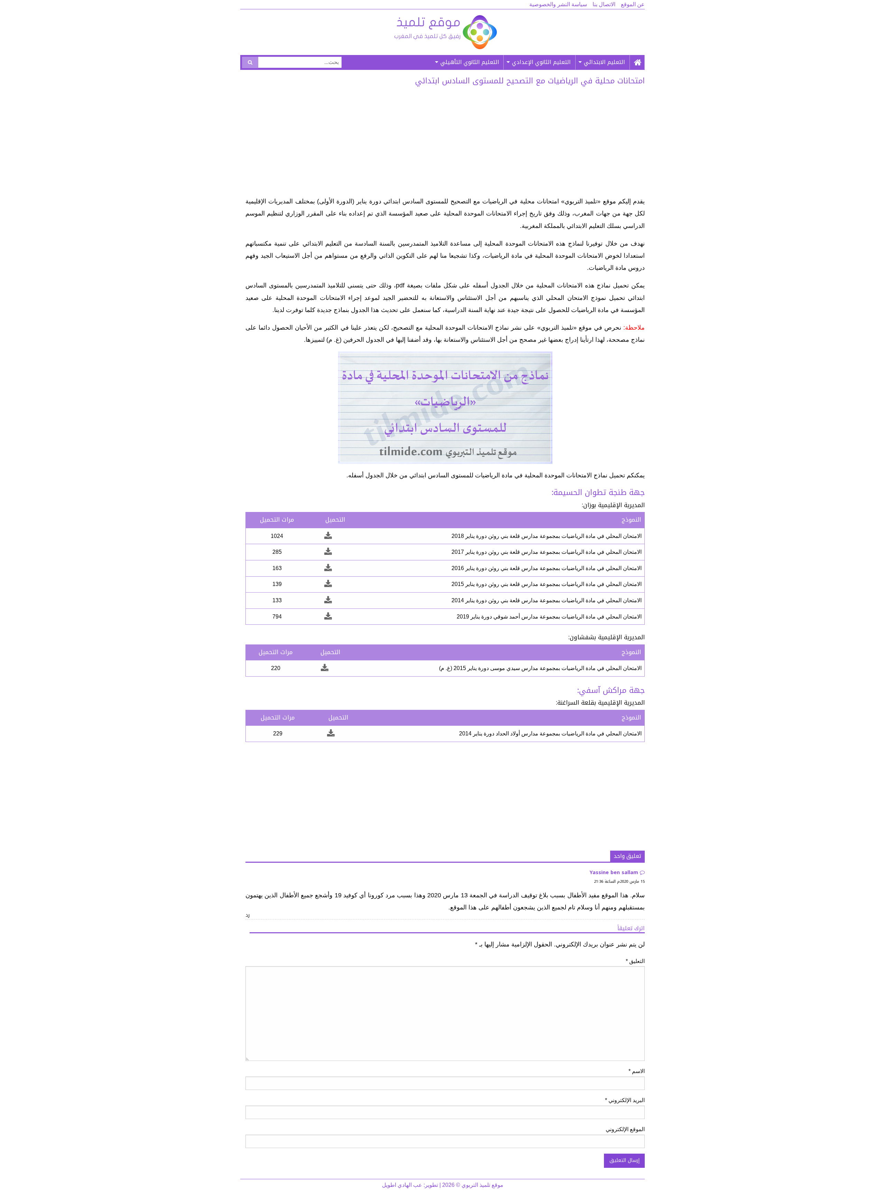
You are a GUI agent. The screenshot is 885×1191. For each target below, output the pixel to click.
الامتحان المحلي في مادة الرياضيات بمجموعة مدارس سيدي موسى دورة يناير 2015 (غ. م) (540, 668)
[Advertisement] (445, 143)
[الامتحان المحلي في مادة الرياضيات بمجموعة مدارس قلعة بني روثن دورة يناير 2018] (328, 536)
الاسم (636, 1071)
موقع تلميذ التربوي (445, 32)
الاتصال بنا (604, 4)
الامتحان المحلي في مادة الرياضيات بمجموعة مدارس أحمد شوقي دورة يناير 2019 (549, 617)
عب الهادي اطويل (402, 1185)
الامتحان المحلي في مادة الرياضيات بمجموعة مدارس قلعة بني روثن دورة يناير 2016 (546, 568)
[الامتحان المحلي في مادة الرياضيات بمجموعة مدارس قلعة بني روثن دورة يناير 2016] (328, 568)
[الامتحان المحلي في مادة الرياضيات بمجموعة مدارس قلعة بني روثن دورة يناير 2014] (328, 600)
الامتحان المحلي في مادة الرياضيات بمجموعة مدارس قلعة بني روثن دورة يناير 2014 (546, 600)
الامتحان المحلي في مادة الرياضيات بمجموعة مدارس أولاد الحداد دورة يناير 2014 (550, 733)
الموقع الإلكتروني (625, 1129)
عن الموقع (633, 4)
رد (247, 915)
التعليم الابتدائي (604, 62)
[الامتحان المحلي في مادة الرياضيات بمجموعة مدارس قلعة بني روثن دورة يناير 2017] (328, 552)
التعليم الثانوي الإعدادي (541, 62)
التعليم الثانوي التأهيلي (469, 62)
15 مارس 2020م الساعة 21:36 (619, 881)
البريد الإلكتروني (625, 1100)
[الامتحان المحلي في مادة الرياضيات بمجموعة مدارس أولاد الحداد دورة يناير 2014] (331, 733)
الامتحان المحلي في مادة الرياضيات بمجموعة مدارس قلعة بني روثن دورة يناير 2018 (546, 536)
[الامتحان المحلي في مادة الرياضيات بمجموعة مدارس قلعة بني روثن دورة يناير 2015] (328, 584)
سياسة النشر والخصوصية (558, 4)
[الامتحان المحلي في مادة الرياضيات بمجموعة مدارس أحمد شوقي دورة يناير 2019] (328, 616)
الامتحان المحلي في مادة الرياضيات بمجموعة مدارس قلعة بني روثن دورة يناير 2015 (546, 584)
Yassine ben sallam (614, 872)
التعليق (635, 961)
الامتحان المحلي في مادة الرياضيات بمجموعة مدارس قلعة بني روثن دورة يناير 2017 (546, 552)
